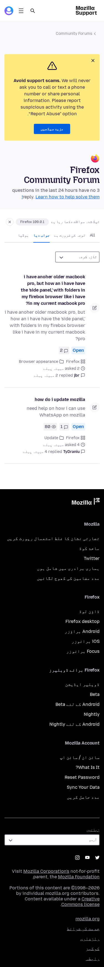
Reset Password (82, 777)
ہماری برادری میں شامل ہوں (68, 568)
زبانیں (93, 829)
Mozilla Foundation (79, 876)
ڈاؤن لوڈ (89, 611)
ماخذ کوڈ (89, 548)
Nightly (92, 714)
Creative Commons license (80, 901)
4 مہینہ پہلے (35, 451)
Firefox (73, 361)
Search (32, 10)
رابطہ (93, 958)
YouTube (87, 857)
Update (51, 438)
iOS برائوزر (86, 641)
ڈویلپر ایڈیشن (82, 684)
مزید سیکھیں (52, 129)
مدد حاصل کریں (83, 797)
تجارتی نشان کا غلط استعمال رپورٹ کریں (53, 538)
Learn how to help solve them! (61, 197)
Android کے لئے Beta (77, 704)
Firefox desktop (82, 621)
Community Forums (74, 33)
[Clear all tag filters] (10, 222)
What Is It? (88, 767)
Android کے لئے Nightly (74, 724)
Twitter (92, 558)
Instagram (77, 857)
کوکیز (93, 948)
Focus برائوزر (83, 651)
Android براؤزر (82, 631)
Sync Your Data (83, 787)
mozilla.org (87, 918)
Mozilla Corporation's (46, 871)
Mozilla (86, 502)
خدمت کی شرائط (83, 928)
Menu (21, 10)
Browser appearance (38, 361)
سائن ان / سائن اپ (80, 757)
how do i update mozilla (60, 399)
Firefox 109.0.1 (32, 222)
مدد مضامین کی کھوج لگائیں (68, 578)
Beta (95, 694)
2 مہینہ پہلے (46, 375)
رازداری (90, 938)
